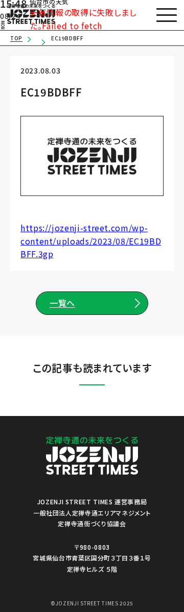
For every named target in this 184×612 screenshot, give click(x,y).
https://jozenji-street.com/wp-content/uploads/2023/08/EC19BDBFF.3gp (90, 241)
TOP (16, 38)
